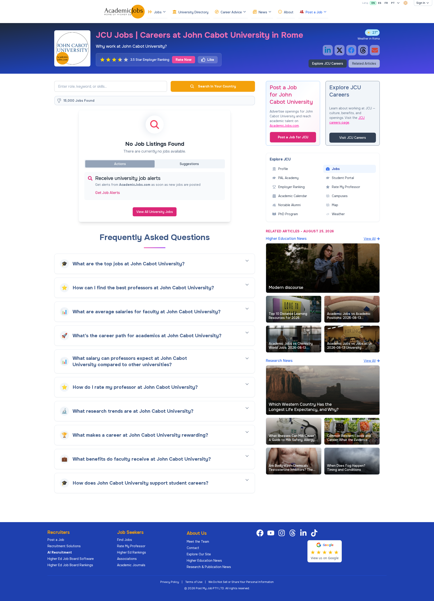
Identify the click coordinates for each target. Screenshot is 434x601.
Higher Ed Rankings (131, 552)
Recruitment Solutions (64, 546)
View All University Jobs (154, 212)
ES (379, 3)
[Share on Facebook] (351, 50)
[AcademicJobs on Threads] (293, 533)
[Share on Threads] (363, 50)
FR (386, 3)
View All (370, 238)
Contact (193, 548)
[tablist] (154, 163)
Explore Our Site (199, 554)
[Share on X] (339, 50)
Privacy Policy (169, 582)
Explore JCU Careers (327, 63)
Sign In (420, 3)
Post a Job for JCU (293, 137)
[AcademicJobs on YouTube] (271, 533)
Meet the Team (198, 542)
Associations (127, 559)
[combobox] (405, 3)
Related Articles (364, 63)
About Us (197, 533)
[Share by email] (375, 50)
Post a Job (55, 540)
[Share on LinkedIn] (328, 50)
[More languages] (398, 3)
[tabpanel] (154, 186)
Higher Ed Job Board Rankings (70, 565)
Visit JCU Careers (352, 138)
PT (393, 3)
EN (373, 3)
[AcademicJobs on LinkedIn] (304, 533)
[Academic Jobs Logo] (124, 11)
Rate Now (183, 60)
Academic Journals (131, 565)
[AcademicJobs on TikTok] (315, 533)
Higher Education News (204, 561)
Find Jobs (124, 540)
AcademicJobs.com (284, 126)
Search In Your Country (217, 86)
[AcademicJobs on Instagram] (282, 533)
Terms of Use (193, 582)
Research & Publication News (209, 567)
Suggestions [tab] (189, 164)
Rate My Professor (131, 546)
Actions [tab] (120, 164)
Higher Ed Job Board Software (70, 559)
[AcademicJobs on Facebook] (260, 533)
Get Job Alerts (107, 193)
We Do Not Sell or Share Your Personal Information (241, 582)
